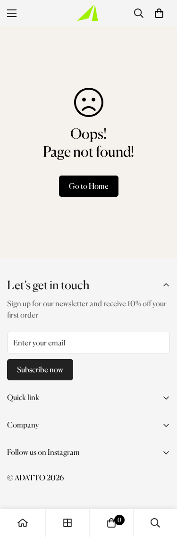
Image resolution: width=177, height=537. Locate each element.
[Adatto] (89, 13)
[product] (22, 523)
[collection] (67, 523)
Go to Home (89, 186)
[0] (159, 13)
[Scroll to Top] (160, 487)
